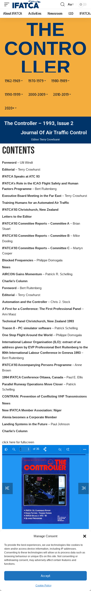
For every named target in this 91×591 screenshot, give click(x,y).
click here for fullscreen (18, 442)
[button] (85, 536)
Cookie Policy (43, 585)
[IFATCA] (26, 4)
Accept (45, 576)
